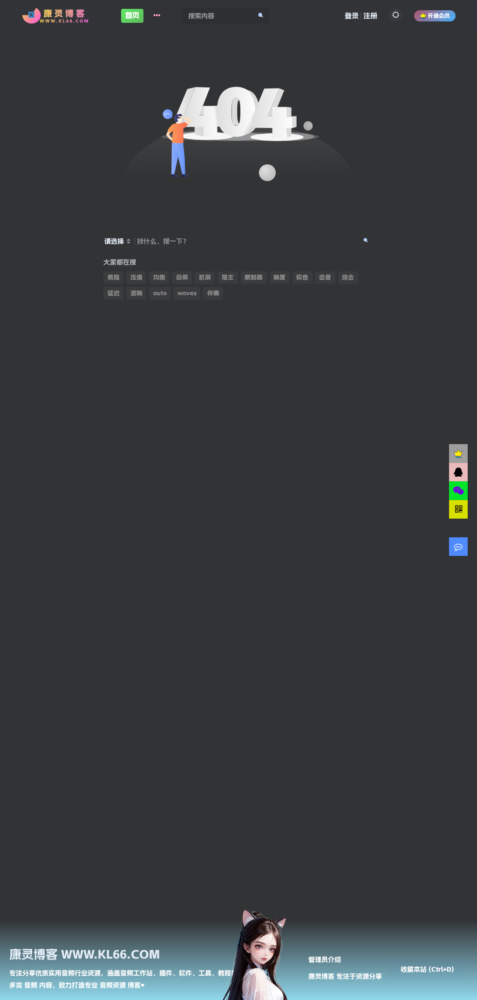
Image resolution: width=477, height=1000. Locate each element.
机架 (205, 277)
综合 (348, 277)
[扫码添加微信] (458, 490)
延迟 (114, 293)
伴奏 (213, 293)
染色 (302, 277)
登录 (352, 16)
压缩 (136, 277)
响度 (279, 277)
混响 (136, 293)
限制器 (254, 277)
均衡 (159, 277)
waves (187, 293)
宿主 (228, 277)
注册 (370, 16)
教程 (114, 277)
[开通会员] (458, 453)
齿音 (325, 277)
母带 (182, 277)
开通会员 (439, 15)
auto (160, 293)
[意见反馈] (458, 546)
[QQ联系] (458, 472)
